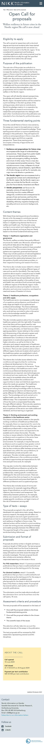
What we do (10, 10)
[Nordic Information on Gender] (15, 3)
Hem (4, 10)
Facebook (8, 726)
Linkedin (8, 730)
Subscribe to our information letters (15, 715)
